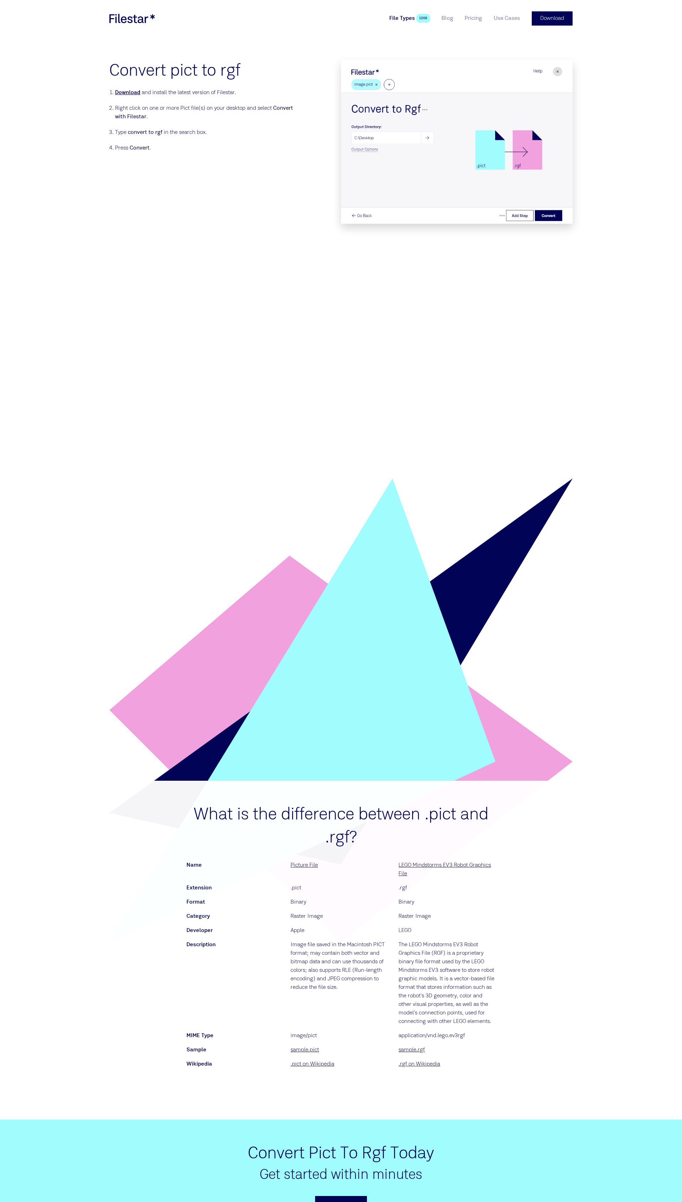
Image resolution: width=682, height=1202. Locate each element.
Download (127, 93)
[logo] (132, 18)
